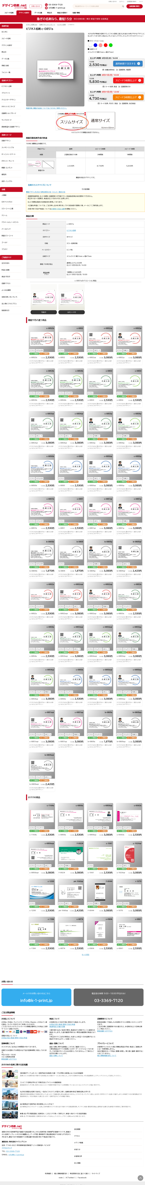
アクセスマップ (7, 1148)
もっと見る (85, 954)
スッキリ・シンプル (8, 147)
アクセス (77, 1136)
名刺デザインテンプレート (47, 24)
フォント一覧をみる (58, 192)
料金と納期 (5, 270)
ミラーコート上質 (7, 208)
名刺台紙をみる (45, 192)
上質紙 (4, 195)
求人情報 (77, 1163)
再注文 (49, 13)
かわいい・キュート (8, 161)
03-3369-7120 (108, 1000)
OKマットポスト (7, 202)
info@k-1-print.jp (36, 1000)
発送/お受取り (62, 13)
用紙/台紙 (5, 65)
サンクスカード (7, 120)
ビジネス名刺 (61, 24)
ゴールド (4, 242)
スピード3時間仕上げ (126, 97)
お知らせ (77, 1149)
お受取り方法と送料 (58, 209)
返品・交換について (56, 1055)
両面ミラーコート (7, 235)
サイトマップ (96, 1173)
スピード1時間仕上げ (126, 80)
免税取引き (6, 310)
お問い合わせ (113, 1)
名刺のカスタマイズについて (39, 185)
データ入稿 (38, 13)
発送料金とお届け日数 (57, 1026)
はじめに (5, 32)
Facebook (82, 1177)
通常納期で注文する (125, 63)
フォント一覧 (6, 72)
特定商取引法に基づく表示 (79, 1173)
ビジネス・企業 (7, 86)
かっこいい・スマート (9, 154)
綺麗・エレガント (7, 168)
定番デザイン (6, 140)
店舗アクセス (6, 283)
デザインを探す (24, 13)
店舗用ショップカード (9, 113)
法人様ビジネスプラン (9, 303)
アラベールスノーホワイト (10, 222)
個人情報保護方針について (106, 1055)
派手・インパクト (7, 181)
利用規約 (48, 1173)
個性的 (4, 174)
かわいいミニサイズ (8, 106)
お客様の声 (78, 1156)
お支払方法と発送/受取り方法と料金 (14, 1038)
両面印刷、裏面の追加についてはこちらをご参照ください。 (46, 108)
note (61, 1177)
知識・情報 (76, 13)
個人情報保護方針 (60, 1173)
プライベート (6, 93)
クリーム (4, 215)
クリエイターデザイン (9, 100)
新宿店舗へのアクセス (104, 1031)
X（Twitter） (70, 1177)
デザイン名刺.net (31, 24)
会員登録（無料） (132, 1)
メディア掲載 (78, 1142)
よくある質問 (6, 290)
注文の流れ (6, 263)
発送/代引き (6, 276)
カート (141, 1)
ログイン (121, 1)
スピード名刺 (9, 13)
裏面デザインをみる (33, 192)
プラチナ (5, 249)
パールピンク (6, 229)
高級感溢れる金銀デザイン (11, 127)
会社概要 (77, 1129)
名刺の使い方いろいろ (9, 297)
